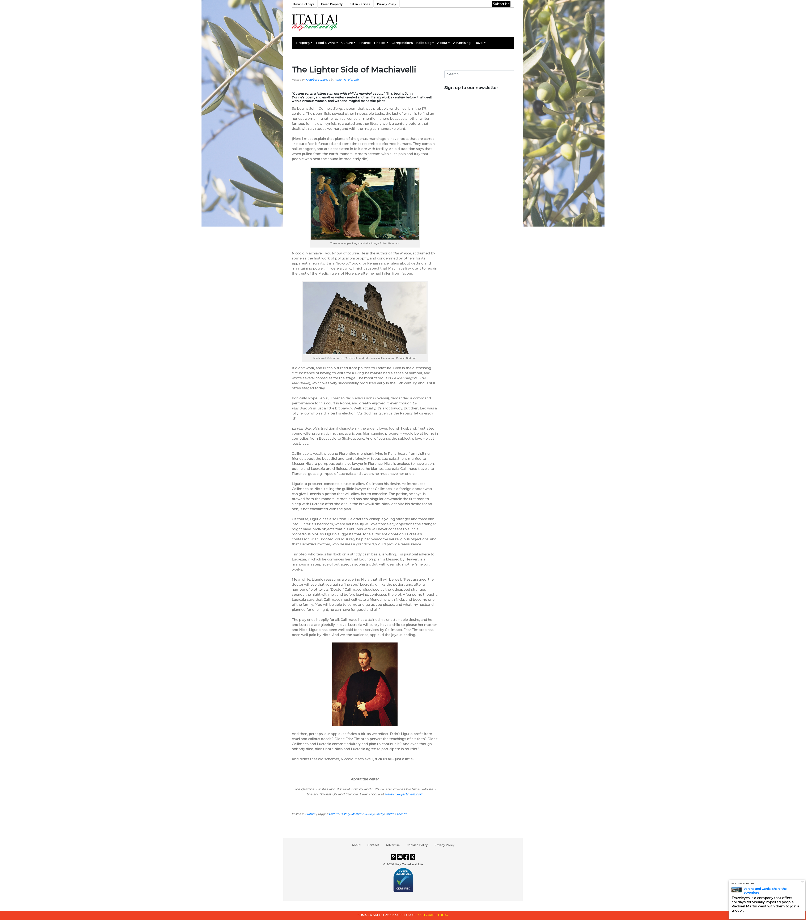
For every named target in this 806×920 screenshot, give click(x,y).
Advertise (393, 845)
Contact (373, 845)
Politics (390, 814)
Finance (365, 43)
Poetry (379, 814)
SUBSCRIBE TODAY (433, 915)
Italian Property (332, 4)
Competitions (402, 43)
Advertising (462, 43)
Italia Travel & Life (347, 79)
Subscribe (501, 4)
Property (303, 43)
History (345, 814)
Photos (380, 43)
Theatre (401, 814)
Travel (478, 43)
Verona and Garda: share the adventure (765, 890)
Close (802, 882)
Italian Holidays (303, 4)
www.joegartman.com (404, 794)
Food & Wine (326, 43)
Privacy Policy (386, 4)
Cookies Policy (417, 845)
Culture (347, 43)
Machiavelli (359, 814)
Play (371, 814)
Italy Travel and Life (409, 864)
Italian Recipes (359, 4)
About (442, 43)
